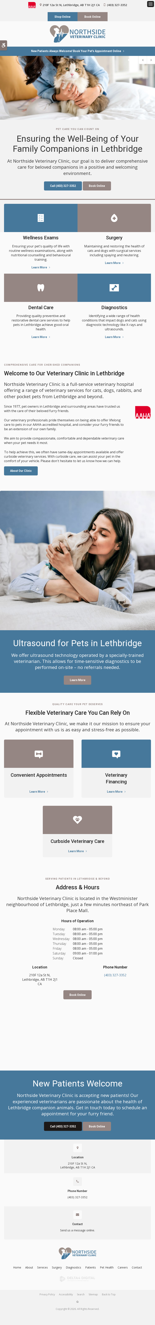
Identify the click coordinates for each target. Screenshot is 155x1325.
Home (17, 1267)
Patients (90, 1267)
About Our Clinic (21, 470)
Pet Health (107, 1267)
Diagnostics (114, 307)
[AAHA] (34, 5)
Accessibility (66, 1294)
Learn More (39, 267)
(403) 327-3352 (117, 5)
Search (81, 1294)
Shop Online (62, 16)
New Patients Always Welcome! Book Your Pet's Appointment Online (76, 51)
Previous (143, 60)
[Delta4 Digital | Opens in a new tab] (77, 1279)
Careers (123, 1267)
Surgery (114, 238)
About (29, 1267)
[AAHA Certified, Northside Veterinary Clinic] (143, 412)
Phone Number (77, 1191)
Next (151, 60)
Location (78, 1157)
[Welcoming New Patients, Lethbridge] (77, 88)
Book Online (92, 16)
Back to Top (109, 1294)
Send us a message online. (77, 1230)
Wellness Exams (41, 238)
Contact (77, 1224)
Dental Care (40, 307)
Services (42, 1267)
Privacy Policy (47, 1294)
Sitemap (93, 1294)
